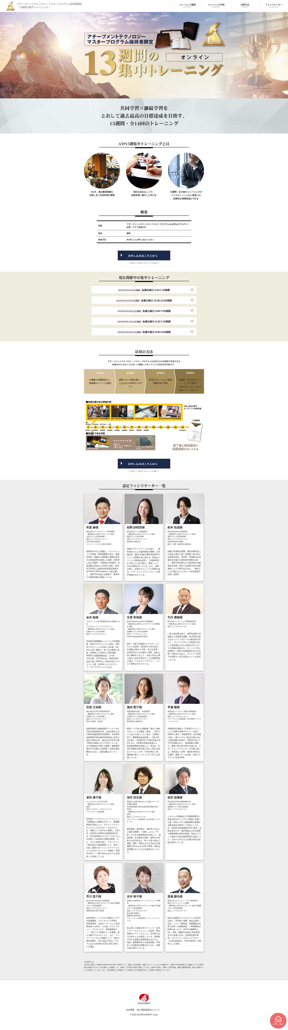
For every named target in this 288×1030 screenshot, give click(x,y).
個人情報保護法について (148, 1010)
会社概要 (130, 1010)
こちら (122, 383)
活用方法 (245, 5)
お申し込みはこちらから (143, 256)
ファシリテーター (273, 5)
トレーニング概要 (187, 5)
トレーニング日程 (216, 5)
